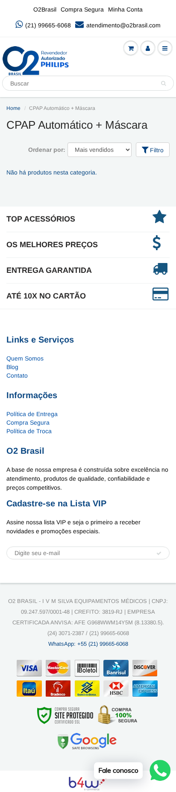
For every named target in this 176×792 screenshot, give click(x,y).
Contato (17, 375)
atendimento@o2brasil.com (123, 25)
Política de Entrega (32, 414)
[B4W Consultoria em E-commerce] (88, 782)
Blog (12, 366)
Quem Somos (25, 358)
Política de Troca (29, 431)
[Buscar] (163, 83)
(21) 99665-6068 (48, 25)
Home (13, 108)
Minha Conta (125, 9)
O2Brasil (44, 9)
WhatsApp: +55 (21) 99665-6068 (88, 644)
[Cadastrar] (159, 553)
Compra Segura (82, 9)
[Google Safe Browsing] (87, 740)
